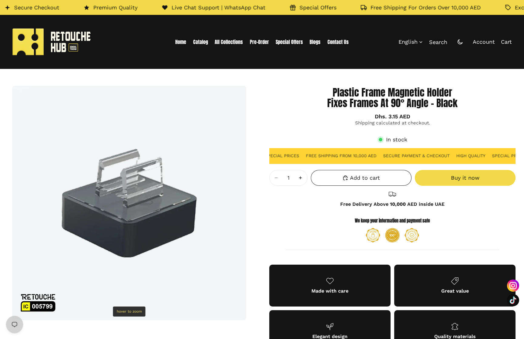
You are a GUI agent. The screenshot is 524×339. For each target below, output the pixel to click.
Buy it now (465, 178)
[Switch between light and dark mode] (460, 42)
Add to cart (365, 178)
